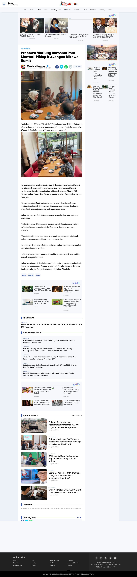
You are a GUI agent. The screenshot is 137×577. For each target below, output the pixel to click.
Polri (39, 10)
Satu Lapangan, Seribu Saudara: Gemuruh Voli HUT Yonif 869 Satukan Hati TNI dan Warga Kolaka (50, 366)
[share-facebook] (57, 67)
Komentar (77, 67)
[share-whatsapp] (66, 67)
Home (23, 48)
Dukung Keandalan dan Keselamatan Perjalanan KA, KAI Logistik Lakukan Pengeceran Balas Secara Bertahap (64, 425)
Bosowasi (93, 10)
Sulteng (102, 10)
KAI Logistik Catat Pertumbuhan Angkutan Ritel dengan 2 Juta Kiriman (64, 458)
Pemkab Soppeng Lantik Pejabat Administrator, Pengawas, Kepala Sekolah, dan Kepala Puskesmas (48, 374)
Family (34, 563)
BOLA (33, 560)
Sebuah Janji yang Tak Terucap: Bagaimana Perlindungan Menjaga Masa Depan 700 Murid (65, 441)
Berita (24, 10)
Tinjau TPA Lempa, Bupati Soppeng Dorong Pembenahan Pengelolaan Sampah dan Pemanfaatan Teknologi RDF (50, 358)
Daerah (32, 10)
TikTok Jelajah (101, 567)
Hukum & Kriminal (73, 563)
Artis (14, 560)
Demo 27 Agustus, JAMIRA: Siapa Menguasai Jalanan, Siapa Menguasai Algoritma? (65, 475)
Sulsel (46, 10)
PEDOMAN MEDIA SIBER (112, 564)
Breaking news (56, 10)
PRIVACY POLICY (97, 564)
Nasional (52, 565)
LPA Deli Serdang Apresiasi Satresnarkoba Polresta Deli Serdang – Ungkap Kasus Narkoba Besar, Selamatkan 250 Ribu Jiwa (48, 350)
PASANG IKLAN (109, 562)
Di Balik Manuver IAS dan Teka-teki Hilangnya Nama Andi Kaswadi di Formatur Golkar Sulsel (49, 341)
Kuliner (34, 565)
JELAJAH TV (111, 567)
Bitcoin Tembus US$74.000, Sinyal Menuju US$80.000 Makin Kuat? (65, 491)
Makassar (67, 10)
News (38, 275)
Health (52, 563)
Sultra (110, 10)
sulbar (85, 10)
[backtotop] (68, 572)
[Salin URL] (70, 67)
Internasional (17, 565)
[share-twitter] (61, 67)
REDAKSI (100, 562)
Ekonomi (77, 10)
